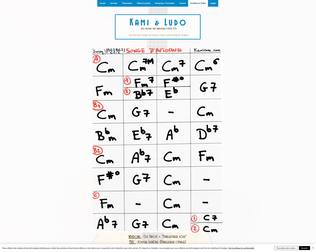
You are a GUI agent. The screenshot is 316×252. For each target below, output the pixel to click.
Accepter (304, 248)
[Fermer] (313, 248)
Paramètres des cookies (285, 248)
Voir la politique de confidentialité (241, 248)
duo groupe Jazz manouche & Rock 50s (159, 28)
